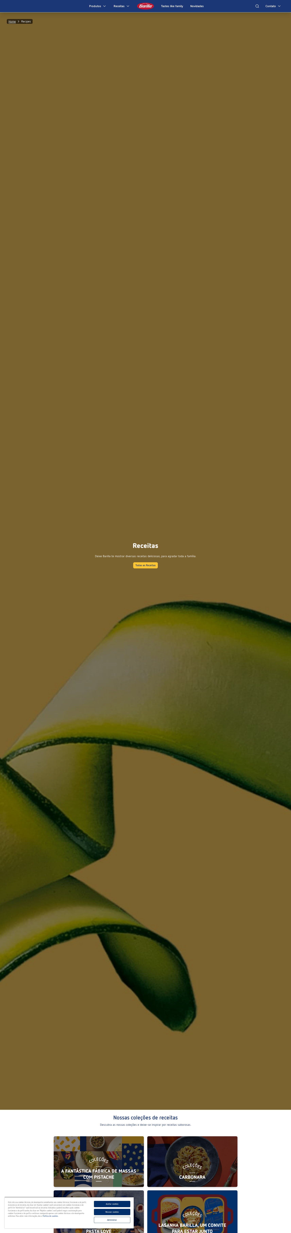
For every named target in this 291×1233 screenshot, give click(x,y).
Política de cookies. (50, 1216)
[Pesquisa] (257, 6)
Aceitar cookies (112, 1204)
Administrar (112, 1220)
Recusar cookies (112, 1212)
